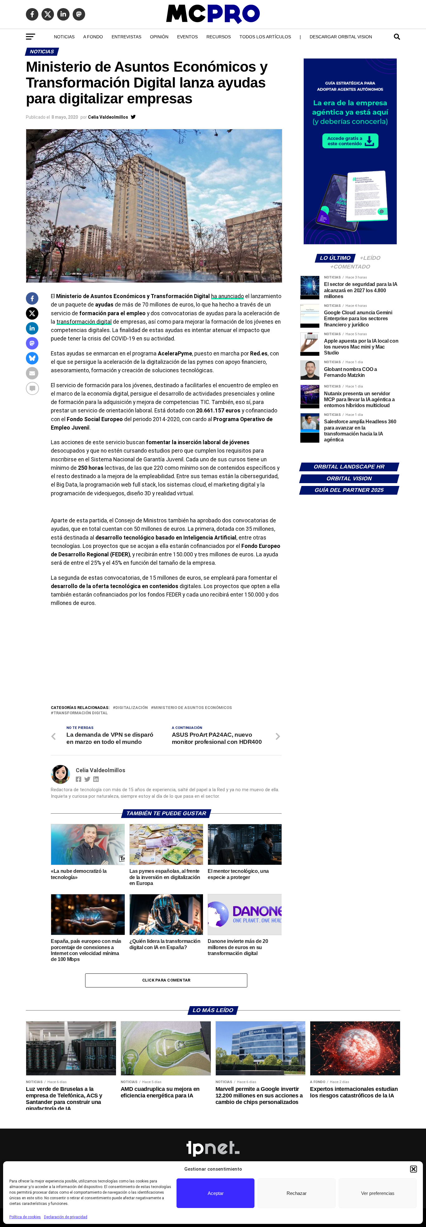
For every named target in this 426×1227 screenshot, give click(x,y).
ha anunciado (227, 296)
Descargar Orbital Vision (341, 36)
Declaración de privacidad (65, 1217)
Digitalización (131, 708)
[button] (413, 1169)
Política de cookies (25, 1217)
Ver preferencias (378, 1193)
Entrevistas (126, 36)
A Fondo (93, 36)
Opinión (159, 36)
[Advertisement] (166, 657)
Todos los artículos (265, 36)
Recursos (218, 36)
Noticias (64, 36)
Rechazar (297, 1193)
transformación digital (84, 322)
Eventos (187, 36)
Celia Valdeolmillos (108, 117)
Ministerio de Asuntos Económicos (192, 708)
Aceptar (216, 1193)
